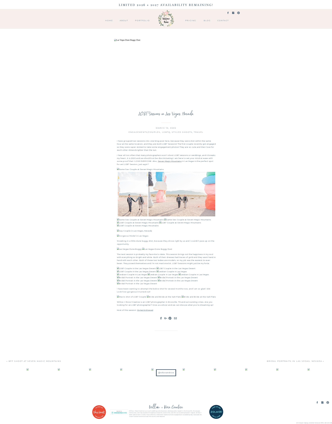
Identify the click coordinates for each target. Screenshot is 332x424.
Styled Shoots (182, 132)
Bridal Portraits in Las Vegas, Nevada (294, 361)
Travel (198, 132)
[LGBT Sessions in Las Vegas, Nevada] (166, 71)
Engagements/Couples (144, 132)
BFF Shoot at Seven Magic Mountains (35, 361)
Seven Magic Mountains (170, 161)
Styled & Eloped (145, 310)
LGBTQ (166, 132)
